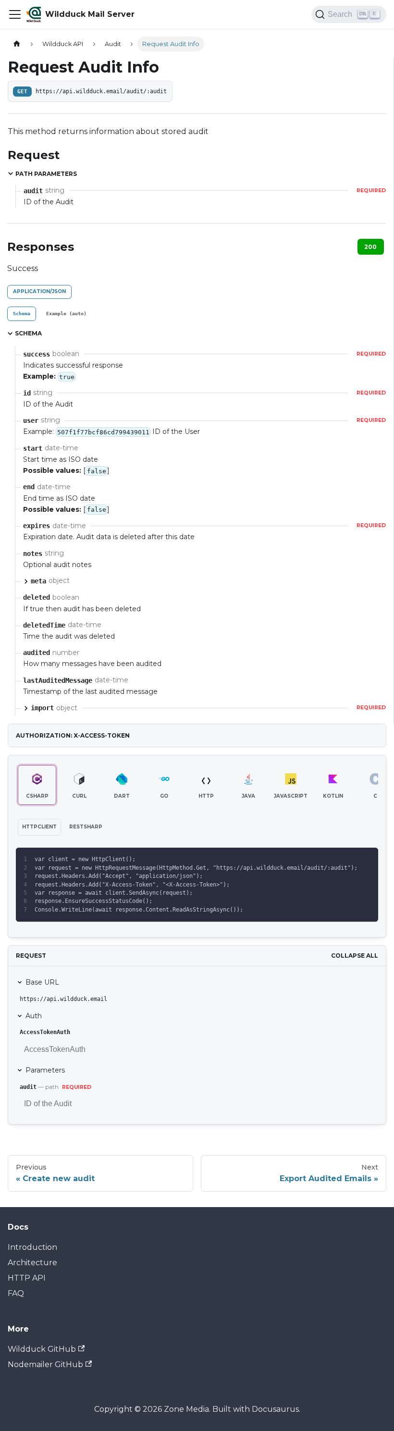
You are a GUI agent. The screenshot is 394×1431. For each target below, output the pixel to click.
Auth (33, 1016)
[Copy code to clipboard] (366, 859)
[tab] (21, 314)
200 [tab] (370, 246)
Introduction (32, 1247)
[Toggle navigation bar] (15, 14)
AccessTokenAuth (45, 1032)
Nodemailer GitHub (45, 1364)
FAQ (16, 1293)
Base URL (42, 982)
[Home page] (17, 44)
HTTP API (27, 1278)
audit (28, 1087)
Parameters (45, 1070)
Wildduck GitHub (42, 1349)
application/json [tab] (39, 291)
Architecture (32, 1262)
